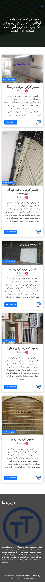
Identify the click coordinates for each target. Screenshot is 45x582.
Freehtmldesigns (27, 578)
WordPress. (19, 576)
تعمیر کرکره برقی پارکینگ (22, 87)
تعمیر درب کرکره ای (22, 269)
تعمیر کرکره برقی (22, 439)
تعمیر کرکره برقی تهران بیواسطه (22, 191)
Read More (11, 122)
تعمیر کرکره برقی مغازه (22, 348)
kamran (22, 91)
